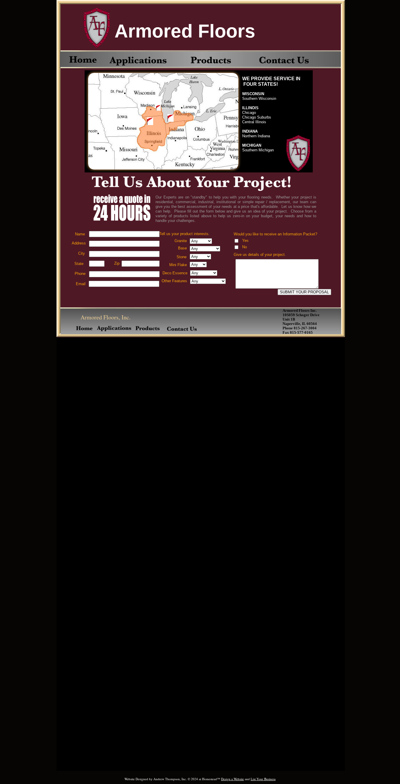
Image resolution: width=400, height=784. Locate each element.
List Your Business (263, 779)
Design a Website (232, 779)
